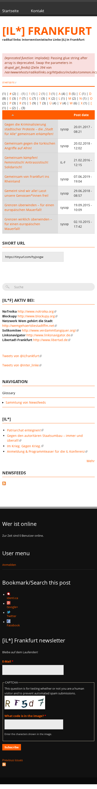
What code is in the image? (25, 716)
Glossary (8, 393)
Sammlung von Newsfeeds (26, 402)
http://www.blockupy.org (36, 316)
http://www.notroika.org (36, 311)
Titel (8, 115)
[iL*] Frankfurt (47, 30)
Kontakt (37, 10)
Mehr (91, 461)
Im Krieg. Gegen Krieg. (24, 446)
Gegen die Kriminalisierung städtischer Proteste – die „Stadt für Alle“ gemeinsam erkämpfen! (29, 129)
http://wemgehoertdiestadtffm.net (28, 325)
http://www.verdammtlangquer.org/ (49, 330)
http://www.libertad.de (50, 340)
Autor (64, 115)
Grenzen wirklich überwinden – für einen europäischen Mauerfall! (28, 224)
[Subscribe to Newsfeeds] (48, 484)
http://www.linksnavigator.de (48, 335)
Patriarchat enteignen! (24, 430)
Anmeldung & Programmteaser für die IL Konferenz (46, 451)
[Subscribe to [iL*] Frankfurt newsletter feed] (48, 764)
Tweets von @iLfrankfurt (20, 356)
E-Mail (7, 661)
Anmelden (9, 565)
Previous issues (12, 760)
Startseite (10, 10)
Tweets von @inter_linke (20, 365)
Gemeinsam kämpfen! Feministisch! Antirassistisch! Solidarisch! (26, 162)
